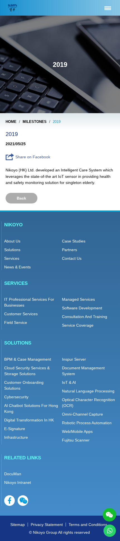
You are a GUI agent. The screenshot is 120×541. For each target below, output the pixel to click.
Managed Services (78, 299)
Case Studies (73, 241)
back (21, 198)
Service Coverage (77, 325)
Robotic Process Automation (87, 423)
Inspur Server (74, 359)
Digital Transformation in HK (29, 420)
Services (11, 258)
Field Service (15, 322)
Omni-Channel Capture (82, 414)
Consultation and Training (84, 316)
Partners (69, 250)
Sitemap (17, 524)
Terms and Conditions (88, 524)
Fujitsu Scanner (76, 440)
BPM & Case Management (27, 359)
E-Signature (14, 428)
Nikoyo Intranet (17, 482)
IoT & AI (69, 382)
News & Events (17, 267)
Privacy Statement (47, 524)
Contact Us (71, 258)
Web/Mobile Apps (77, 431)
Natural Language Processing (88, 391)
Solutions (12, 250)
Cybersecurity (16, 397)
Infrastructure (16, 437)
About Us (12, 241)
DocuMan (12, 474)
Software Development (82, 308)
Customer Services (21, 314)
